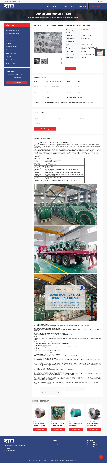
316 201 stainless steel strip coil (50, 393)
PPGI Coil (8, 43)
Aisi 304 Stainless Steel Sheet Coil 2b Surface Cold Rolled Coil (93, 423)
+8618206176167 (18, 74)
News (68, 442)
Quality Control (57, 446)
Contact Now (17, 82)
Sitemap (68, 446)
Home (29, 17)
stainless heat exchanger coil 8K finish (52, 389)
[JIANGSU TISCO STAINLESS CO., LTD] (9, 6)
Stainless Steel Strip (11, 46)
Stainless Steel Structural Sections (15, 59)
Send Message (45, 129)
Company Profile (57, 442)
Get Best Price (70, 68)
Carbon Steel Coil (10, 40)
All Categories (90, 449)
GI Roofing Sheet (10, 56)
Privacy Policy (69, 449)
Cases (68, 444)
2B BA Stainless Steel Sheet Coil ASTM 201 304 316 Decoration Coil (57, 423)
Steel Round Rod (10, 63)
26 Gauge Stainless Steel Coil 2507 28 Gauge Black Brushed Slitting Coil (75, 423)
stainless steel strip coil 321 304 (75, 389)
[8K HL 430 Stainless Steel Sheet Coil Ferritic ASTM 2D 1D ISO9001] (48, 42)
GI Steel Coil (9, 50)
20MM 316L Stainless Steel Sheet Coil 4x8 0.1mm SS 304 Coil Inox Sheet (39, 423)
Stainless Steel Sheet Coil (38, 17)
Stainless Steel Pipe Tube (12, 36)
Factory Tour (56, 444)
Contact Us (56, 449)
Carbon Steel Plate (11, 53)
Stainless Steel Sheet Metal (13, 33)
